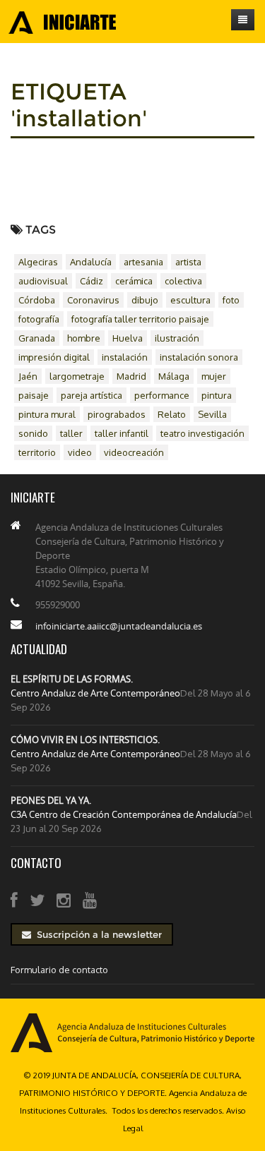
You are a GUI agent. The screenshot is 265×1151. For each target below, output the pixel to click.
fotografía (38, 319)
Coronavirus (93, 300)
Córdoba (36, 300)
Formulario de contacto (59, 969)
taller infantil (121, 433)
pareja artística (91, 395)
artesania (143, 261)
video (80, 452)
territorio (37, 452)
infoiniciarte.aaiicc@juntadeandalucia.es (118, 626)
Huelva (127, 338)
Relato (172, 414)
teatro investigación (202, 433)
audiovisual (43, 281)
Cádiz (91, 281)
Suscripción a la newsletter (96, 934)
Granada (36, 338)
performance (161, 395)
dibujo (144, 300)
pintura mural (47, 414)
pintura (216, 395)
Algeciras (38, 261)
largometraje (77, 376)
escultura (190, 300)
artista (188, 261)
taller (71, 433)
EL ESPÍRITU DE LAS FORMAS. (72, 679)
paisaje (33, 395)
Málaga (173, 376)
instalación (125, 357)
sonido (33, 433)
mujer (213, 376)
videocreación (134, 452)
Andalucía (91, 261)
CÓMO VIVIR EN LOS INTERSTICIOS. (85, 739)
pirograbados (117, 414)
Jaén (27, 376)
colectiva (183, 281)
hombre (83, 338)
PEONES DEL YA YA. (51, 800)
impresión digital (54, 357)
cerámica (134, 281)
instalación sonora (199, 357)
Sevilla (212, 414)
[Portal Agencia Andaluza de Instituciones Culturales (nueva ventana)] (132, 1031)
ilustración (177, 338)
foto (231, 300)
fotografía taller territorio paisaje (140, 319)
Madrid (131, 376)
